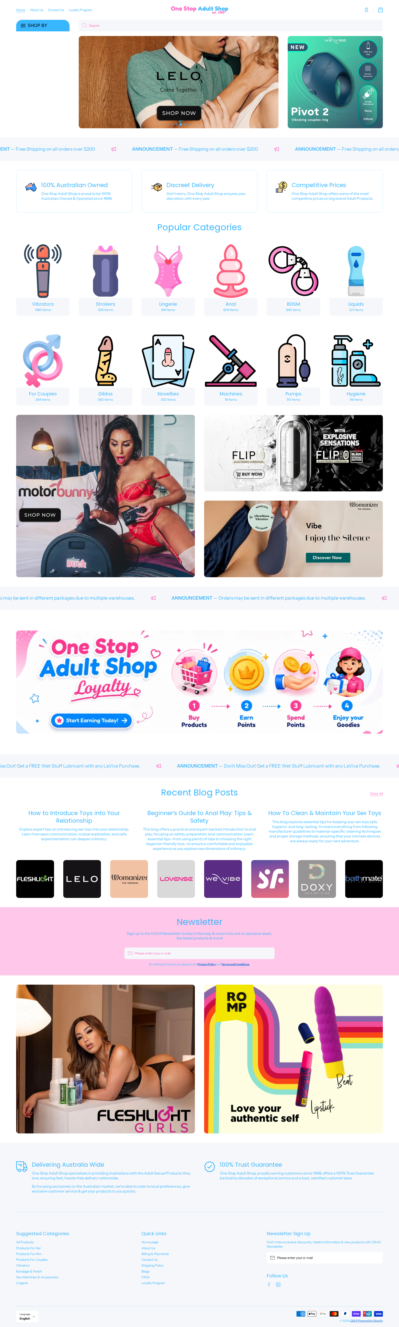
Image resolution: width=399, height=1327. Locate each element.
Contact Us (150, 1260)
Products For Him (29, 1254)
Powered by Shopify (370, 1320)
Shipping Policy (152, 1265)
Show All (376, 794)
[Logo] (199, 10)
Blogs (146, 1271)
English (25, 1318)
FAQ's (146, 1277)
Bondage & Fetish (29, 1271)
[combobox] (231, 25)
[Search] (83, 25)
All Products (25, 1242)
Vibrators (23, 1265)
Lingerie (22, 1283)
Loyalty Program (153, 1283)
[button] (380, 10)
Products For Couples (32, 1260)
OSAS (353, 1320)
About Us (148, 1248)
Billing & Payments (155, 1254)
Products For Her (28, 1248)
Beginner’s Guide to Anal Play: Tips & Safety (199, 817)
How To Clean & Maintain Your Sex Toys (324, 813)
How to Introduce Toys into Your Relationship (74, 817)
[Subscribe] (269, 953)
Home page (150, 1242)
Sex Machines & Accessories (37, 1277)
